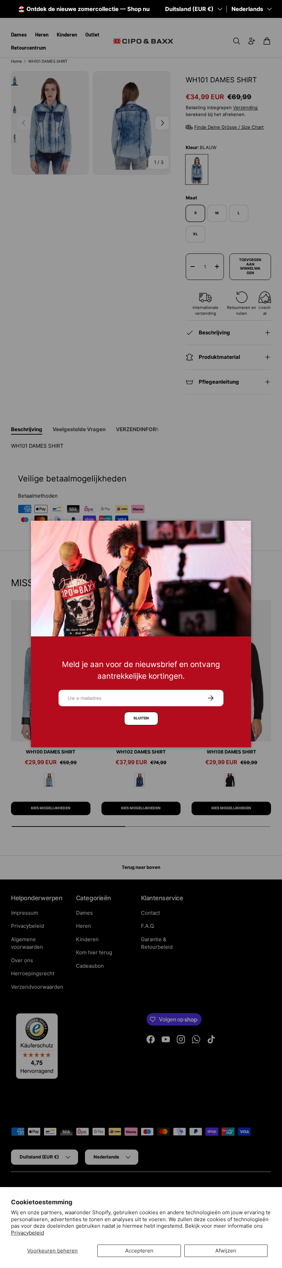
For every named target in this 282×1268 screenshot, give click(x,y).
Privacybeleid (27, 1232)
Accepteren (139, 1250)
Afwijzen (225, 1250)
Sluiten (141, 718)
